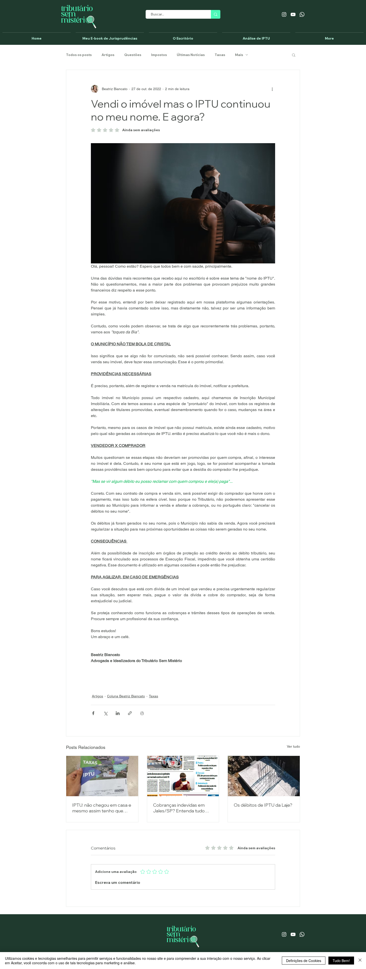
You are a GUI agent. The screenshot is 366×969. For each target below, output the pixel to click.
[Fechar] (360, 960)
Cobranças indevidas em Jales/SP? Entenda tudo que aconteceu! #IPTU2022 (182, 808)
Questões (132, 55)
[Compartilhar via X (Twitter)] (105, 713)
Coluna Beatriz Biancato (126, 696)
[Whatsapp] (302, 14)
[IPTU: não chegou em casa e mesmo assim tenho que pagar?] (102, 776)
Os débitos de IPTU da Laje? (263, 805)
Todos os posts (79, 55)
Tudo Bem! (341, 960)
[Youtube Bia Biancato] (293, 14)
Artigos (108, 55)
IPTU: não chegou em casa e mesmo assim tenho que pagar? (101, 808)
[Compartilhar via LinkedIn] (117, 713)
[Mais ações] (272, 89)
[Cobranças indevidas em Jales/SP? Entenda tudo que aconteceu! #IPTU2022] (183, 776)
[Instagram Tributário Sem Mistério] (284, 14)
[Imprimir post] (142, 713)
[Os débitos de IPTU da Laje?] (264, 776)
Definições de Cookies (303, 960)
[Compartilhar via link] (129, 713)
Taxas (220, 55)
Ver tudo (293, 746)
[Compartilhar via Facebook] (93, 713)
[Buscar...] (215, 14)
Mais (239, 55)
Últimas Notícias (191, 55)
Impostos (159, 55)
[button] (293, 55)
